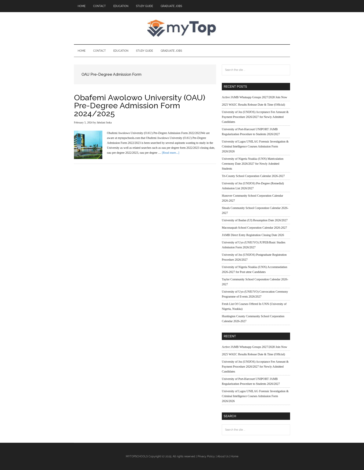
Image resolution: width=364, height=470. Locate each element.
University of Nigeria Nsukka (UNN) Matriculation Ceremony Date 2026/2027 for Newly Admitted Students (252, 163)
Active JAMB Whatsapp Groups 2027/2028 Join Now (254, 97)
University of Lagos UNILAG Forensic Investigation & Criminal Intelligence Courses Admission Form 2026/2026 (255, 146)
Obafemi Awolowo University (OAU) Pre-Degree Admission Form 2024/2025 (139, 105)
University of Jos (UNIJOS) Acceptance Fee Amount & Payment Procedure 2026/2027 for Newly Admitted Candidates (255, 116)
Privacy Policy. (206, 456)
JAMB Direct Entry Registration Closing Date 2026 (253, 235)
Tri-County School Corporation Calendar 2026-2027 (253, 176)
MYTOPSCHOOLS (182, 28)
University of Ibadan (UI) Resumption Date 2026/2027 (255, 220)
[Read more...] (170, 152)
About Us (223, 456)
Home (234, 456)
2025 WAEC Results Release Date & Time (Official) (253, 104)
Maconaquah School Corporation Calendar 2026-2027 (254, 227)
